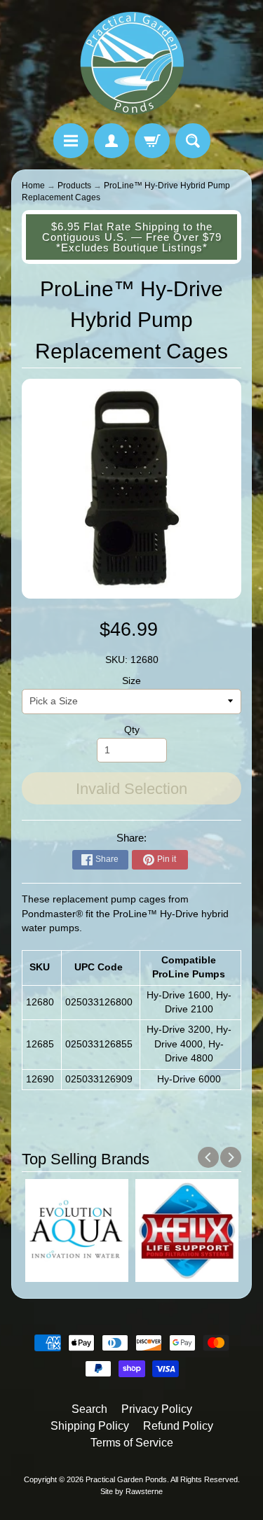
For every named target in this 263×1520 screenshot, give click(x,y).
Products (74, 185)
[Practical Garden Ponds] (131, 63)
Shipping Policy (89, 1426)
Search (89, 1409)
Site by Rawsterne (131, 1491)
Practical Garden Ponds (126, 1479)
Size (131, 681)
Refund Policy (178, 1426)
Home (33, 185)
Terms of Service (131, 1443)
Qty (132, 730)
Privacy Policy (156, 1409)
